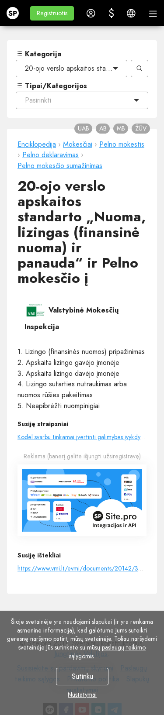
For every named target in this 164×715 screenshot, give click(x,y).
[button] (52, 13)
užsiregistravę (121, 456)
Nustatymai (82, 694)
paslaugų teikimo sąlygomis (107, 651)
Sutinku (82, 676)
